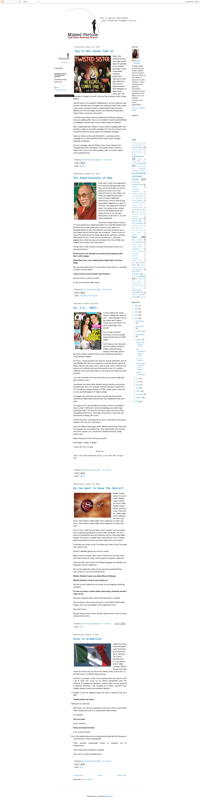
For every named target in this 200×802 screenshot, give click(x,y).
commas (142, 163)
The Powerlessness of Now (92, 178)
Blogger (110, 796)
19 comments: (107, 289)
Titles (133, 285)
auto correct (135, 149)
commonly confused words (88, 296)
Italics (133, 227)
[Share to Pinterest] (84, 163)
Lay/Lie (139, 232)
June (138, 382)
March (138, 391)
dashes (134, 196)
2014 (136, 309)
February (140, 394)
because (134, 154)
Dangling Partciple (137, 193)
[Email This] (75, 163)
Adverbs (143, 145)
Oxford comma (137, 244)
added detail (135, 145)
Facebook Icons (60, 90)
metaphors (135, 234)
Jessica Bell (142, 230)
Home (100, 775)
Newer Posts (78, 775)
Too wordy (141, 285)
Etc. (142, 207)
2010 (136, 401)
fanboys (137, 212)
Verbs (81, 627)
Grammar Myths (137, 218)
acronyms (140, 143)
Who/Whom (135, 294)
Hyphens (135, 221)
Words (141, 297)
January (139, 397)
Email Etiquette (137, 200)
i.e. (142, 221)
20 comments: (107, 624)
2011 (136, 318)
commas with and (141, 166)
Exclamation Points (139, 209)
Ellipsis (140, 198)
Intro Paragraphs (137, 223)
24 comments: (107, 761)
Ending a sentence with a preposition (139, 205)
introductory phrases (138, 225)
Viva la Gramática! (87, 639)
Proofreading (135, 253)
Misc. (81, 767)
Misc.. (133, 242)
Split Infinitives (140, 278)
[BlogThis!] (77, 163)
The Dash (136, 281)
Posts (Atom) (88, 779)
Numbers (141, 242)
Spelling (82, 166)
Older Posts (122, 775)
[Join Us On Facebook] (56, 87)
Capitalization (138, 156)
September (140, 334)
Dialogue (141, 196)
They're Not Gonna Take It (93, 51)
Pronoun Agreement (137, 251)
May (138, 385)
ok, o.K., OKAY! (85, 307)
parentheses (136, 249)
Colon (134, 161)
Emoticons (135, 202)
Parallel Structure (137, 246)
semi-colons (139, 269)
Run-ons (143, 267)
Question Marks (137, 260)
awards (144, 149)
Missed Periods (137, 62)
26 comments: (107, 470)
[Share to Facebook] (82, 163)
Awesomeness (139, 152)
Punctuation (135, 258)
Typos (133, 288)
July (138, 378)
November (140, 326)
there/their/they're (137, 283)
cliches (140, 159)
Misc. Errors (137, 240)
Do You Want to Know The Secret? (98, 488)
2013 (136, 312)
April (138, 388)
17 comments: (107, 160)
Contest (134, 187)
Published (134, 256)
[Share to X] (79, 163)
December (140, 321)
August (139, 340)
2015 (136, 306)
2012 (136, 315)
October (139, 331)
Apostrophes (138, 147)
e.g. (133, 198)
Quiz (133, 262)
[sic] (133, 143)
